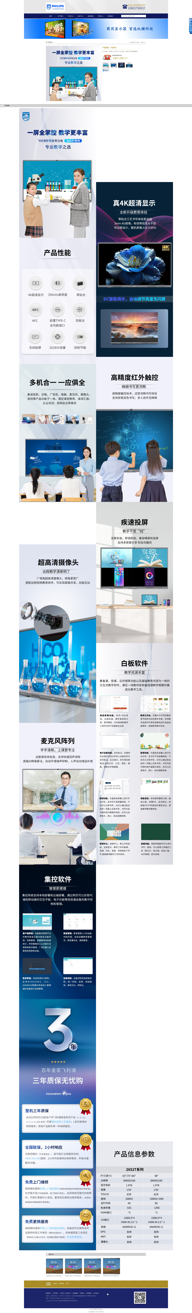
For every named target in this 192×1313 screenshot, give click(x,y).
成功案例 (90, 16)
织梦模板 (61, 1283)
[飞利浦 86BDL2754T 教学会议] (92, 1266)
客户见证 (96, 1293)
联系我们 (110, 16)
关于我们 (60, 16)
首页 (50, 16)
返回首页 (48, 1293)
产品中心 (142, 42)
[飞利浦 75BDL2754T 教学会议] (73, 1266)
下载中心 (100, 16)
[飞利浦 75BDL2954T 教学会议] (111, 1266)
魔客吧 (55, 1283)
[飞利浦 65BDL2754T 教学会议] (54, 1266)
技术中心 (80, 16)
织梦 (67, 1283)
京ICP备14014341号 (97, 1309)
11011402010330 (99, 1311)
